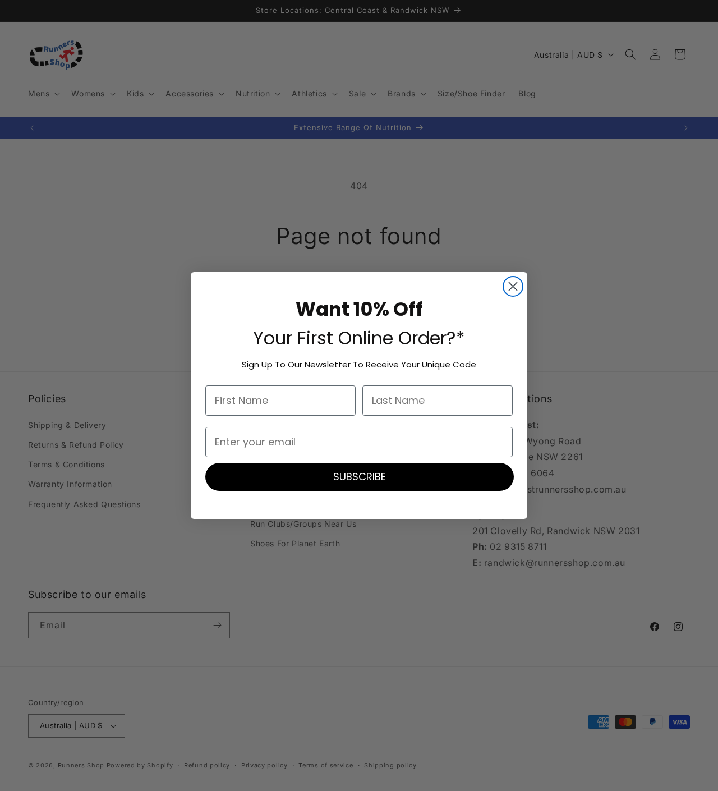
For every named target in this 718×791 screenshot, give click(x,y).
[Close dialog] (513, 286)
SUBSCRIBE (359, 477)
